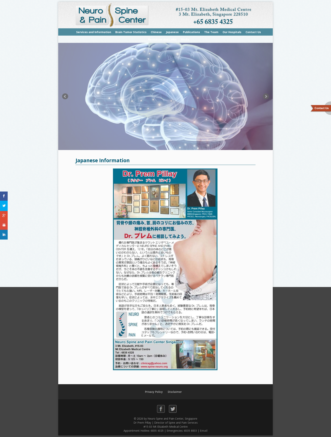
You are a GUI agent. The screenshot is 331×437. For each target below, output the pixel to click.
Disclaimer (175, 392)
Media (185, 39)
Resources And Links (162, 39)
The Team (211, 32)
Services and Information (93, 32)
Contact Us (253, 32)
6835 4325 (157, 430)
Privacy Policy (154, 392)
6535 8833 (190, 430)
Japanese (172, 32)
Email (203, 430)
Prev (65, 96)
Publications (191, 32)
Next (266, 96)
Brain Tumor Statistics (131, 32)
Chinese (156, 32)
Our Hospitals (232, 32)
